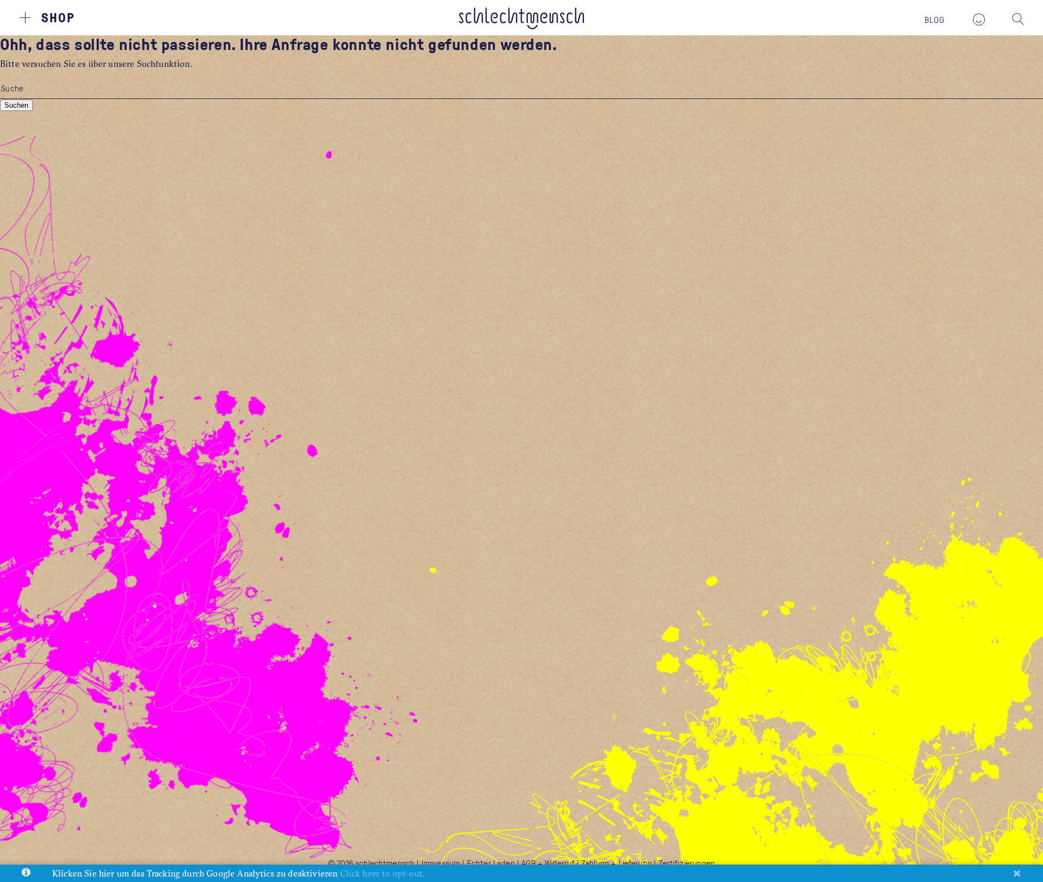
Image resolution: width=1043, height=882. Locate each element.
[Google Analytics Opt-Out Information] (26, 873)
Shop (58, 17)
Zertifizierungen (686, 863)
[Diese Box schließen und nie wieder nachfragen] (1017, 873)
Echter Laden (491, 863)
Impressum (441, 863)
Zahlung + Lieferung (616, 863)
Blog (935, 20)
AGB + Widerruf (548, 863)
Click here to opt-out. (382, 873)
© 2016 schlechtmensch (371, 863)
